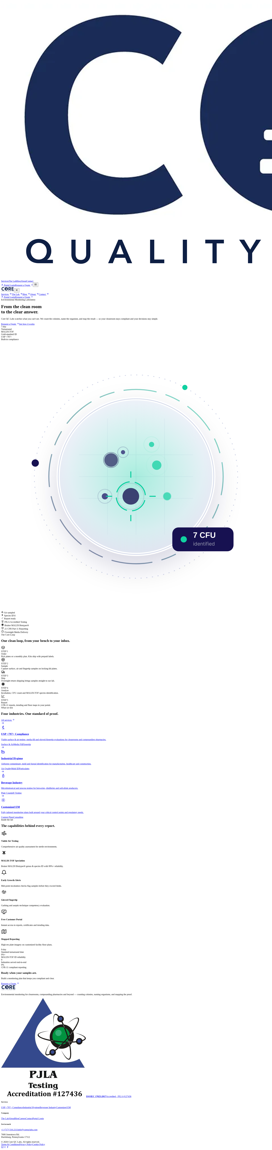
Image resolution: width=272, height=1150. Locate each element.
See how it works (27, 324)
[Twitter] (5, 1147)
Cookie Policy (38, 1144)
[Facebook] (7, 1147)
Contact (29, 281)
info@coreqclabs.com (27, 1129)
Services (5, 281)
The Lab (12, 281)
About (23, 281)
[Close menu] (16, 290)
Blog (18, 281)
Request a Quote (23, 285)
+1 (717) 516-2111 (9, 1129)
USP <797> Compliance (12, 1107)
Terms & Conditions (10, 1144)
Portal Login (9, 285)
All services (6, 720)
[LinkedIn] (2, 1147)
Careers (22, 1118)
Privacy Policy (25, 1144)
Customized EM (63, 1107)
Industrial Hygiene (31, 1107)
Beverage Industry (48, 1107)
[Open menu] (35, 284)
